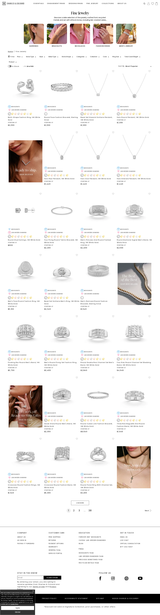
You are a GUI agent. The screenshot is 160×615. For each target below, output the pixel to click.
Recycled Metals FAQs (89, 563)
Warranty (53, 547)
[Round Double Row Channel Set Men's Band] (98, 332)
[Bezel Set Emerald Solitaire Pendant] (98, 87)
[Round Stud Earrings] (25, 210)
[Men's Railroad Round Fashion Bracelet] (98, 271)
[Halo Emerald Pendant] (134, 148)
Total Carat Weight (131, 57)
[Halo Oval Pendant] (98, 148)
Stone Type (30, 57)
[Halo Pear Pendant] (61, 148)
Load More (80, 503)
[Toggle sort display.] (151, 66)
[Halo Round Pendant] (134, 87)
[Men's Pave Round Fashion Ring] (25, 271)
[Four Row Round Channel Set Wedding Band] (134, 332)
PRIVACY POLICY (49, 598)
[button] (144, 4)
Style (41, 57)
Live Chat (124, 540)
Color (105, 57)
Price (18, 57)
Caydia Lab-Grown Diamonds (92, 540)
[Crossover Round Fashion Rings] (25, 455)
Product (11, 62)
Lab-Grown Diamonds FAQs (91, 556)
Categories (80, 57)
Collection (93, 57)
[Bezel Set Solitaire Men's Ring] (61, 271)
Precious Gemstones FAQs (91, 560)
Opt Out (17, 612)
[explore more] (25, 161)
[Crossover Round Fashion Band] (61, 455)
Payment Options (56, 544)
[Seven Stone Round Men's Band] (61, 393)
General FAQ (55, 550)
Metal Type (52, 57)
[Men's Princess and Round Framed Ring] (98, 210)
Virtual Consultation (130, 544)
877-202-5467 (126, 547)
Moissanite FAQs (86, 553)
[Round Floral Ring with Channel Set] (98, 455)
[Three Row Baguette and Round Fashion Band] (134, 393)
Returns (52, 540)
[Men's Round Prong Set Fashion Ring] (61, 332)
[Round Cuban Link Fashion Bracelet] (98, 393)
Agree (18, 608)
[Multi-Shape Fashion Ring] (25, 87)
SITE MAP (100, 598)
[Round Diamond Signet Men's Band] (134, 210)
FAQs (81, 549)
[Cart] (156, 3)
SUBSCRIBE (52, 577)
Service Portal (55, 553)
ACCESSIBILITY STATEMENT (76, 598)
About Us (21, 537)
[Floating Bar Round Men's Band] (25, 332)
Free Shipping (55, 537)
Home (10, 51)
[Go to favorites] (152, 3)
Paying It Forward (25, 544)
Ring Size (115, 57)
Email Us (124, 537)
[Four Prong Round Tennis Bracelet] (61, 210)
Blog (81, 544)
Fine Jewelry (21, 51)
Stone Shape (66, 57)
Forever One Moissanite (90, 537)
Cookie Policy (14, 604)
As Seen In (21, 540)
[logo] (13, 3)
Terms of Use (39, 587)
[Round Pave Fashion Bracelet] (61, 87)
